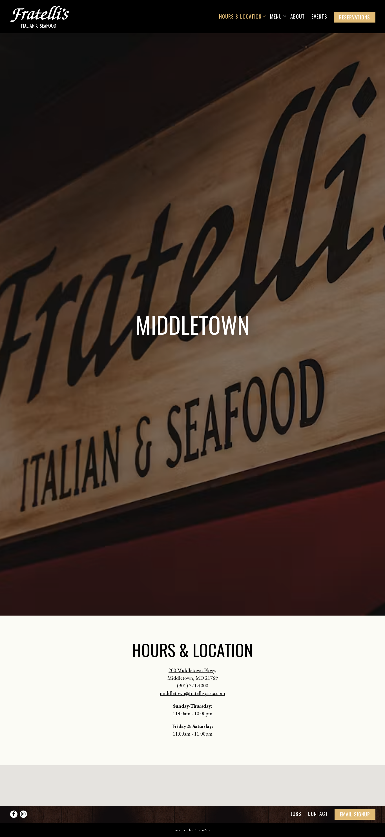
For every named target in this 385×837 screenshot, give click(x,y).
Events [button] (319, 16)
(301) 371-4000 (192, 689)
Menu (277, 16)
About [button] (297, 16)
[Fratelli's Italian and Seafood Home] (45, 16)
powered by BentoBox (192, 830)
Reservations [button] (354, 17)
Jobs (296, 813)
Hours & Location (241, 16)
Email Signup (355, 814)
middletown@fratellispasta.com (192, 696)
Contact (318, 813)
